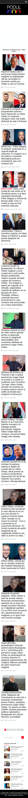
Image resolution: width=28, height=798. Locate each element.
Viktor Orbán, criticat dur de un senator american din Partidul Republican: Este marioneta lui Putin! (13, 564)
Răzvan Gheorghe (6, 209)
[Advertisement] (14, 32)
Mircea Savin (5, 166)
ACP (3, 87)
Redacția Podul (15, 749)
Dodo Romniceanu (15, 764)
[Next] (22, 730)
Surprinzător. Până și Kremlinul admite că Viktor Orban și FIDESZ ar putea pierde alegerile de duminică (14, 236)
